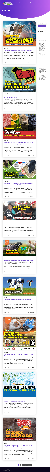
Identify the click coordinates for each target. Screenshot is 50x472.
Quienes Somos (25, 2)
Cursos (39, 2)
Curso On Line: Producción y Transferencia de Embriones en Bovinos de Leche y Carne (42, 70)
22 (25, 465)
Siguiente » (30, 465)
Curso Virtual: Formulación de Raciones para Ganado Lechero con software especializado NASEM (42, 48)
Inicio (20, 2)
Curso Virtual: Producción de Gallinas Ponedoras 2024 (42, 56)
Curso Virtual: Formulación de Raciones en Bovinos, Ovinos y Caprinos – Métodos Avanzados (42, 38)
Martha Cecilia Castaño (41, 76)
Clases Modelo (33, 2)
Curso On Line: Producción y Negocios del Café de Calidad (42, 62)
